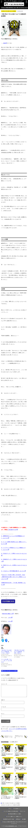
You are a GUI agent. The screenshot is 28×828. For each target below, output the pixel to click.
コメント (4, 684)
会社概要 (24, 819)
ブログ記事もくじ (16, 808)
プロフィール (22, 811)
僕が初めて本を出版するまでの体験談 (8, 11)
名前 (3, 700)
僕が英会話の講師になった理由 (14, 813)
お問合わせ (18, 819)
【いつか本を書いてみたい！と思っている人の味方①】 (6, 661)
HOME (3, 803)
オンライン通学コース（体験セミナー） (14, 816)
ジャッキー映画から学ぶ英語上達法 (11, 811)
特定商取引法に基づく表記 (8, 819)
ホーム (10, 808)
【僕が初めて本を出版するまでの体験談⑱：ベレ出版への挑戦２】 (19, 651)
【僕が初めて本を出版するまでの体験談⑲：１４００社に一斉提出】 (6, 651)
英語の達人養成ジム (7, 613)
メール (3, 706)
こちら (9, 617)
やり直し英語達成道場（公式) (11, 826)
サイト (2, 713)
